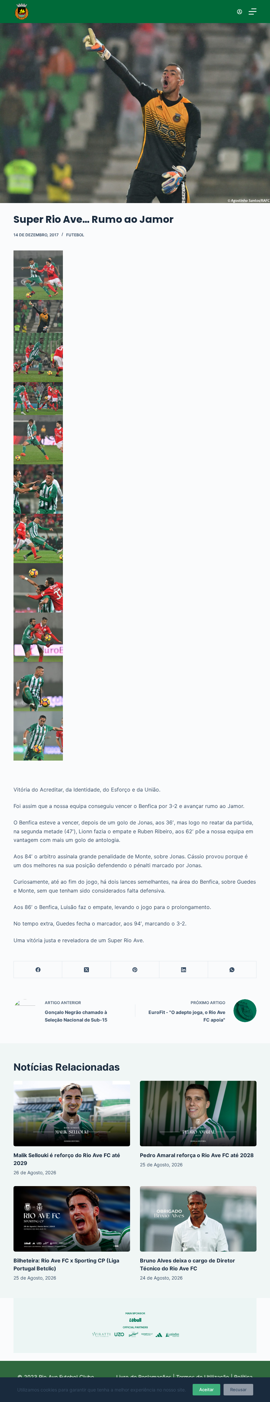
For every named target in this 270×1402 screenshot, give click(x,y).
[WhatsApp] (232, 969)
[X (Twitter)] (86, 969)
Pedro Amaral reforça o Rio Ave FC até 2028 (197, 1155)
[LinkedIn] (183, 969)
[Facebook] (38, 969)
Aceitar (206, 1389)
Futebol (75, 234)
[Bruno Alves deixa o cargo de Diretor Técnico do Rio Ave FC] (198, 1219)
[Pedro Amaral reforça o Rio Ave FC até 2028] (198, 1113)
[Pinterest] (135, 969)
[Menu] (252, 11)
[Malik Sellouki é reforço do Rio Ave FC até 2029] (72, 1113)
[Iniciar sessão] (239, 11)
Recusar (238, 1389)
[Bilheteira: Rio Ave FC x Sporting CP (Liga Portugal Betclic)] (72, 1219)
